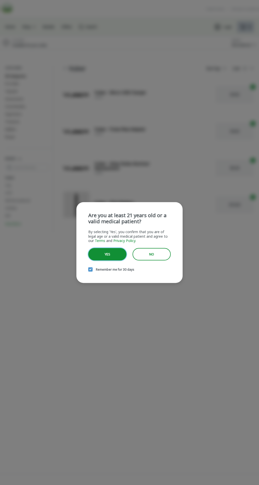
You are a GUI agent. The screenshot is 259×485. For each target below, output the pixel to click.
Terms (100, 240)
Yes (107, 254)
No (151, 254)
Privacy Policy (124, 240)
